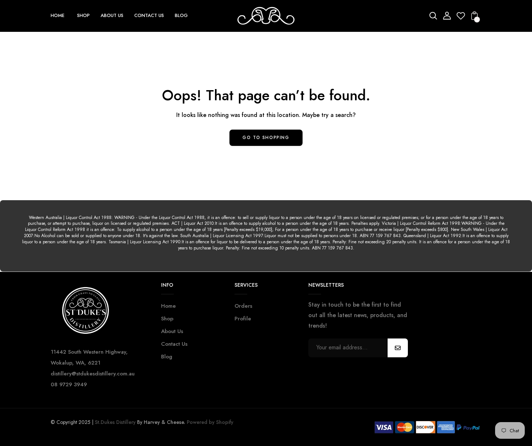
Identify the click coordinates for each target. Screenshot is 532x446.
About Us (172, 331)
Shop (167, 319)
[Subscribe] (398, 347)
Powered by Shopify (209, 422)
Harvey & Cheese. (164, 422)
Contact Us (174, 344)
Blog (166, 357)
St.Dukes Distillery (115, 422)
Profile (243, 319)
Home (168, 306)
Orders (243, 306)
